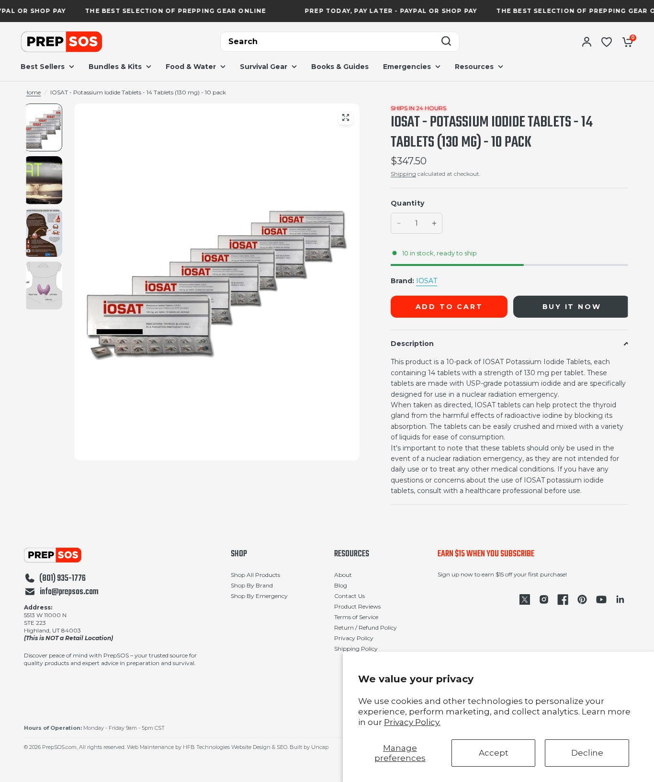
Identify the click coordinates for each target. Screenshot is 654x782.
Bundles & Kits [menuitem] (115, 66)
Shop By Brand (252, 585)
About (343, 574)
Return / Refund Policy (365, 627)
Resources (351, 554)
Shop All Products (255, 574)
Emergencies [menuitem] (407, 66)
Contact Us (349, 595)
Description (412, 343)
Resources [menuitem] (474, 66)
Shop (239, 554)
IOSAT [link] (426, 280)
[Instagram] (543, 599)
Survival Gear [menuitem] (263, 66)
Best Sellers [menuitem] (43, 66)
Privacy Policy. (412, 722)
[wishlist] (606, 42)
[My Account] (586, 42)
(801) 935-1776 (62, 579)
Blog (340, 585)
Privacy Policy (353, 638)
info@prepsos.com (69, 592)
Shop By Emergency (259, 595)
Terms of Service (356, 617)
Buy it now (571, 306)
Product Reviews (357, 606)
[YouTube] (601, 599)
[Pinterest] (582, 599)
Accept (493, 753)
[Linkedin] (620, 599)
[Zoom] (345, 117)
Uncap (319, 747)
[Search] (446, 41)
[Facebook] (563, 599)
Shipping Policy (356, 648)
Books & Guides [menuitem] (340, 66)
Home (32, 92)
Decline (587, 753)
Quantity (407, 203)
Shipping (403, 173)
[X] (524, 599)
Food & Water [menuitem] (191, 66)
